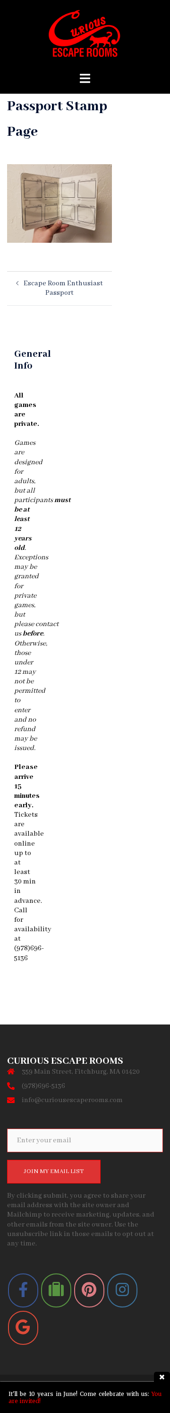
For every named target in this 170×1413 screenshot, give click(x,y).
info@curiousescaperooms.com (72, 1100)
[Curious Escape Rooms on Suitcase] (56, 1290)
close (162, 1377)
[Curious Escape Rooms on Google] (23, 1328)
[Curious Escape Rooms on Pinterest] (89, 1290)
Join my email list (54, 1171)
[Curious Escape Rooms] (85, 36)
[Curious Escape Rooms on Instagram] (122, 1290)
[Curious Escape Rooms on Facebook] (23, 1290)
